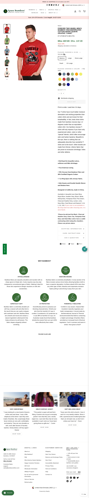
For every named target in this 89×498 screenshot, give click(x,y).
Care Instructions (71, 233)
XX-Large (69, 63)
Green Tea (72, 74)
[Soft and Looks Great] (72, 399)
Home (59, 25)
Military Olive (60, 84)
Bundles (35, 12)
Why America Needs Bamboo (33, 460)
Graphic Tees (53, 9)
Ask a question (71, 237)
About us (27, 451)
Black (60, 74)
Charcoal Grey (64, 84)
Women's (32, 9)
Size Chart (48, 460)
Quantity (62, 90)
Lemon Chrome (60, 79)
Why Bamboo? (29, 454)
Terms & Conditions (51, 468)
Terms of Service (29, 479)
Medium (62, 58)
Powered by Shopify (44, 491)
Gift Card (27, 466)
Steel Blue (64, 74)
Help (46, 471)
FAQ (26, 457)
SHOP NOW (57, 17)
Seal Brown (68, 74)
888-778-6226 (7, 461)
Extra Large (78, 58)
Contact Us (48, 474)
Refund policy (28, 482)
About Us (52, 12)
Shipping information (71, 228)
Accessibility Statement (52, 463)
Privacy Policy (49, 466)
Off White (80, 79)
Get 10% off (4, 249)
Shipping (60, 46)
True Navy (68, 84)
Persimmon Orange (76, 74)
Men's (42, 9)
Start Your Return (50, 454)
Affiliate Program (29, 471)
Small (61, 63)
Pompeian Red (64, 79)
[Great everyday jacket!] (44, 399)
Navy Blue (72, 79)
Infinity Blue (76, 79)
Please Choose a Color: (71, 69)
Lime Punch (80, 74)
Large (70, 58)
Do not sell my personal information (31, 475)
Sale (43, 12)
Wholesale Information (31, 468)
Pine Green (68, 79)
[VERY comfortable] (16, 399)
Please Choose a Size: (69, 53)
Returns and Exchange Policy (54, 457)
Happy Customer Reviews (32, 463)
